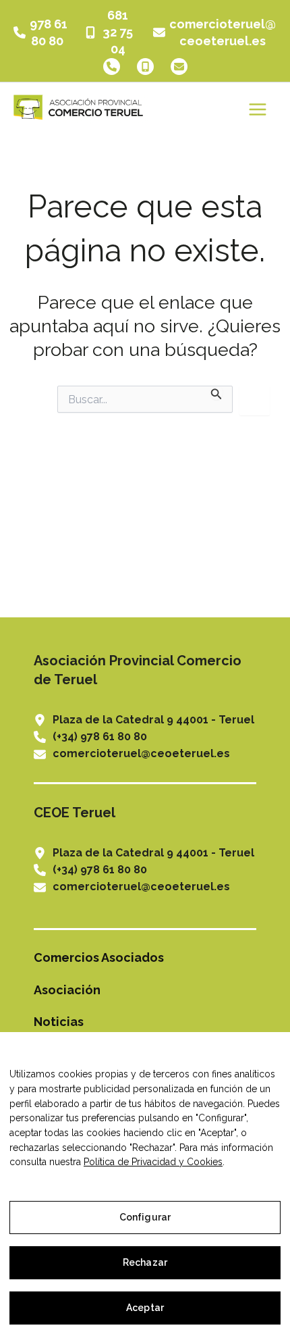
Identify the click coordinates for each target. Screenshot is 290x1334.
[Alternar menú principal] (257, 109)
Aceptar (145, 1307)
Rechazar (145, 1262)
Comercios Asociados (99, 957)
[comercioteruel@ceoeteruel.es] (215, 32)
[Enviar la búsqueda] (216, 393)
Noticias (59, 1022)
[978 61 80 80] (40, 32)
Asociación (67, 990)
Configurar (145, 1217)
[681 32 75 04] (110, 32)
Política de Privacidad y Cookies (153, 1161)
